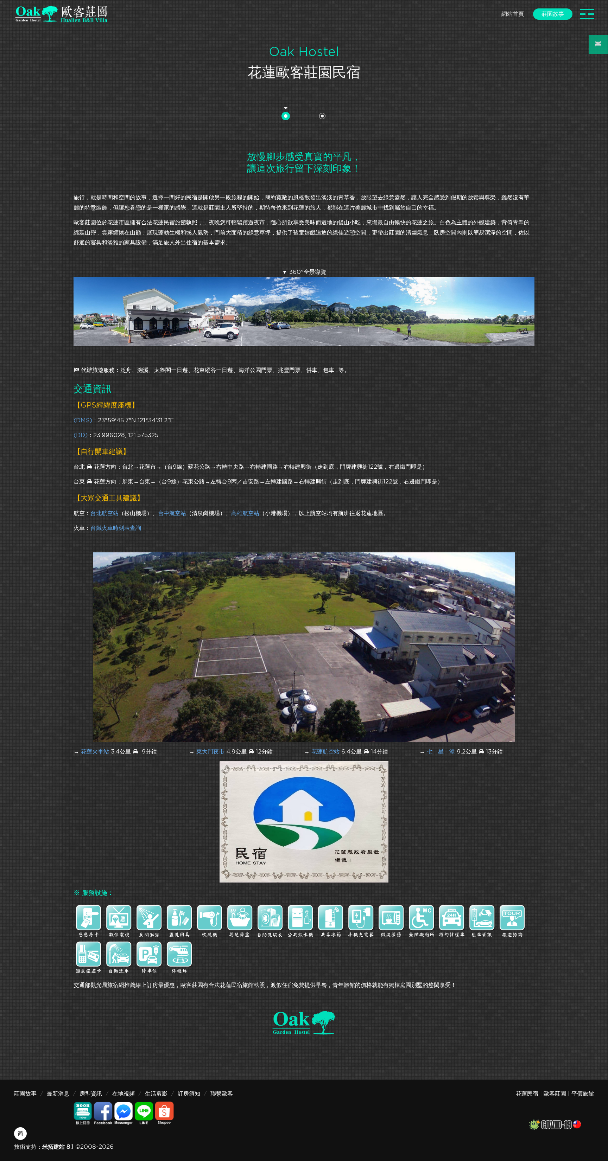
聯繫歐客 (221, 1093)
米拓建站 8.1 (58, 1146)
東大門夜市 (210, 751)
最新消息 (58, 1093)
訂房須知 (189, 1093)
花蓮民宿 (527, 1093)
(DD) (81, 435)
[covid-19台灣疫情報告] (554, 1124)
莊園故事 (25, 1093)
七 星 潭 (441, 751)
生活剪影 (156, 1093)
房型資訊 (91, 1093)
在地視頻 (123, 1093)
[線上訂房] (598, 44)
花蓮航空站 (325, 751)
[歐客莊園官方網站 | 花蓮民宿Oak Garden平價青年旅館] (61, 14)
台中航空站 (172, 513)
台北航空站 (104, 513)
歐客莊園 (555, 1093)
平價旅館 (582, 1093)
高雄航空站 (245, 513)
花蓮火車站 (95, 751)
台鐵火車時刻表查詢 (115, 528)
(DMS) (83, 420)
